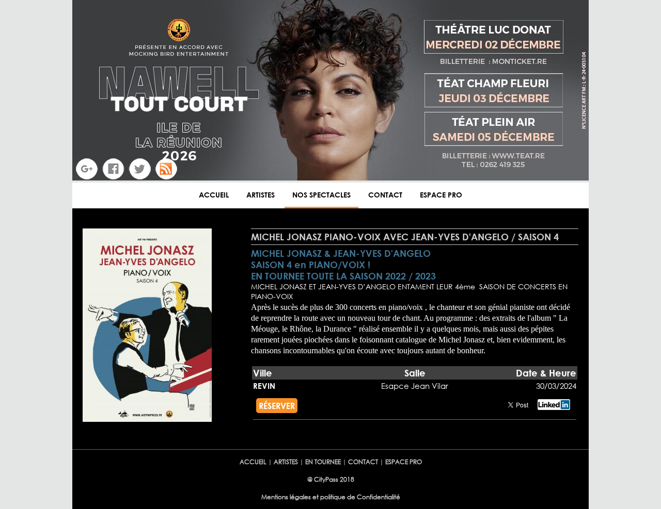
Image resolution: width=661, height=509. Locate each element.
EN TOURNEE (323, 461)
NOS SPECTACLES (321, 194)
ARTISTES (260, 194)
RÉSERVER (277, 406)
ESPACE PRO (441, 194)
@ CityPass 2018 (330, 479)
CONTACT (385, 194)
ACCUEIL (214, 194)
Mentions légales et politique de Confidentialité (330, 496)
